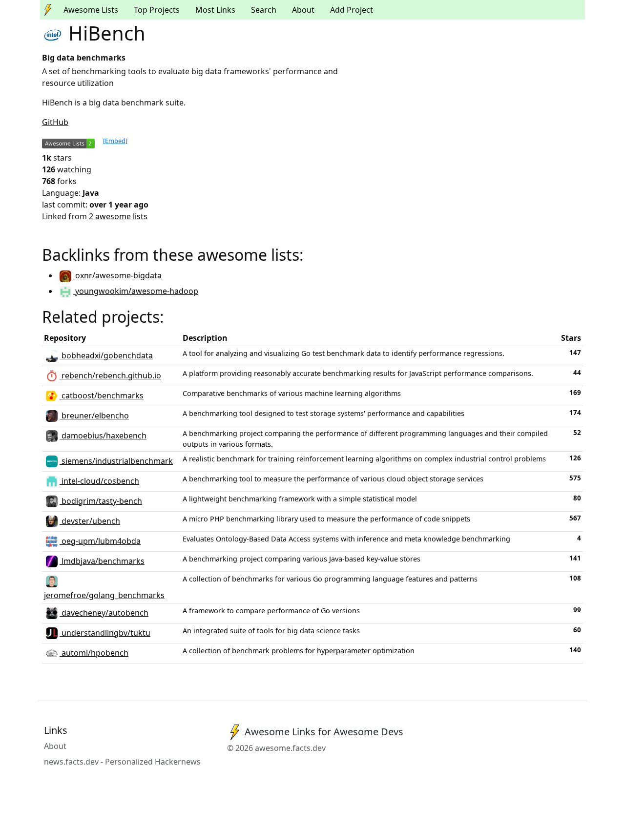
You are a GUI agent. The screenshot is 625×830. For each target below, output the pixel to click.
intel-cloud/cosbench (99, 481)
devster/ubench (90, 521)
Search (263, 9)
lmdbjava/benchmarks (102, 561)
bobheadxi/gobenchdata (106, 355)
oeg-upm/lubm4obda (100, 541)
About (303, 9)
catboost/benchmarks (102, 395)
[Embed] (115, 140)
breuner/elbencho (94, 415)
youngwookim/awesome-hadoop (135, 291)
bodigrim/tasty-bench (101, 501)
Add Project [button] (351, 9)
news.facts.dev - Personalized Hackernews (122, 761)
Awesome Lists (90, 9)
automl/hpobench (94, 652)
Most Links (215, 9)
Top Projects (157, 9)
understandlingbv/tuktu (105, 632)
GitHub (55, 122)
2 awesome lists (118, 216)
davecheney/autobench (104, 612)
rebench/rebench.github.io (110, 375)
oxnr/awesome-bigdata (117, 275)
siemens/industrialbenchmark (116, 461)
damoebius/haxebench (103, 435)
